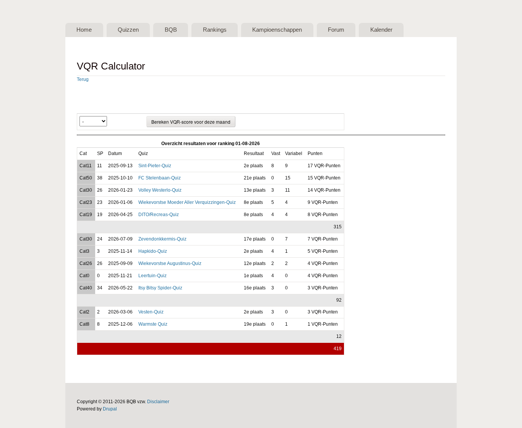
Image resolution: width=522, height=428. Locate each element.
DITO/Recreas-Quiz (158, 214)
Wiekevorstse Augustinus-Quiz (169, 263)
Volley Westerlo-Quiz (160, 190)
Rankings (215, 30)
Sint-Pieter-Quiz (154, 165)
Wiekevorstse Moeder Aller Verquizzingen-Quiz (187, 202)
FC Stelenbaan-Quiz (159, 178)
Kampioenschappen (277, 30)
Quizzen (128, 30)
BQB (171, 30)
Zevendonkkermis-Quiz (162, 239)
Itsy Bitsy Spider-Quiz (160, 288)
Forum (336, 30)
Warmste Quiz (152, 324)
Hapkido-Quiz (152, 251)
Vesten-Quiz (151, 312)
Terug (83, 79)
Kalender (381, 30)
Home (84, 30)
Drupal (110, 409)
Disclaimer (158, 401)
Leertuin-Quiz (152, 275)
